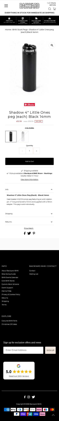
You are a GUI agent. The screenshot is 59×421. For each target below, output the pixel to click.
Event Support (7, 288)
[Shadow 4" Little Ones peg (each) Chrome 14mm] (22, 136)
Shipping (8, 214)
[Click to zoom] (52, 45)
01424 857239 (53, 4)
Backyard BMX (35, 404)
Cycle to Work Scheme (10, 284)
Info (6, 189)
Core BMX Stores (8, 281)
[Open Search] (49, 9)
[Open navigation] (8, 5)
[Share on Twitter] (29, 234)
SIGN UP (50, 350)
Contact (32, 271)
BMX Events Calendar (10, 277)
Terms (4, 305)
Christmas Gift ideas (9, 324)
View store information (29, 179)
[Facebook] (24, 398)
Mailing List (33, 274)
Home (8, 29)
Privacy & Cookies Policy (11, 294)
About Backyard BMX (10, 271)
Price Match (28, 228)
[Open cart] (54, 8)
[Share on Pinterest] (34, 234)
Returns (8, 222)
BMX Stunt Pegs (19, 29)
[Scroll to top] (53, 415)
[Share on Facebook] (25, 234)
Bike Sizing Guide (9, 274)
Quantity (29, 146)
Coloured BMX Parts (9, 321)
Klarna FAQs (6, 291)
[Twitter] (33, 398)
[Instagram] (29, 398)
